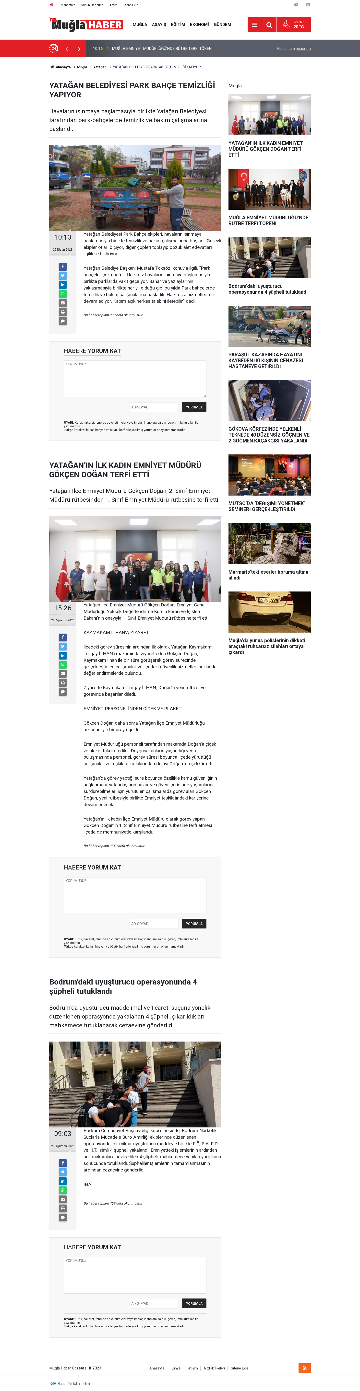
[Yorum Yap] (63, 321)
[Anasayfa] (52, 5)
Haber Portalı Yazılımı (74, 1384)
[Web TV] (296, 4)
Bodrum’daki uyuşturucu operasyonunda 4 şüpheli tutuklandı (162, 48)
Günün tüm (294, 48)
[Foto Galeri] (308, 4)
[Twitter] (63, 276)
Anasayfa (157, 1368)
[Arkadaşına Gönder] (63, 303)
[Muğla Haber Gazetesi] (86, 24)
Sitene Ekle (130, 5)
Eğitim (178, 24)
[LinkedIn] (63, 285)
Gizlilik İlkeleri (214, 1368)
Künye (175, 1368)
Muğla (140, 24)
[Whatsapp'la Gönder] (63, 294)
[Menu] (254, 25)
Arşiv (113, 5)
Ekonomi (199, 24)
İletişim (192, 1368)
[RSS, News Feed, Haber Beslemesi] (305, 1368)
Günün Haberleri (92, 5)
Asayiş (159, 24)
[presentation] (67, 49)
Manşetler (68, 5)
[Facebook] (63, 267)
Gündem (222, 24)
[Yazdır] (63, 312)
